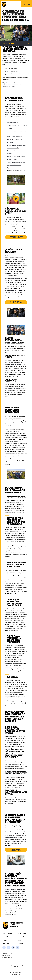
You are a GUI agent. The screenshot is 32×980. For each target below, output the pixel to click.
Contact (5, 940)
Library (19, 940)
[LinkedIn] (13, 947)
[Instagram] (8, 947)
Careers (20, 943)
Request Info (21, 937)
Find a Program (7, 933)
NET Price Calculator (16, 970)
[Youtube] (17, 947)
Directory (5, 943)
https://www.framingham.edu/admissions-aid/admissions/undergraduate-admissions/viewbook (14, 85)
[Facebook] (4, 947)
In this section (8, 43)
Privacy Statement (15, 972)
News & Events (22, 933)
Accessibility (16, 974)
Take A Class (6, 937)
